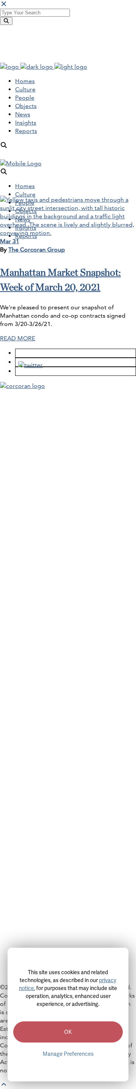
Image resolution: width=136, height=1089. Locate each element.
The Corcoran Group (36, 249)
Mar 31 (9, 241)
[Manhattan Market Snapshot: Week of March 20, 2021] (68, 232)
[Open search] (4, 145)
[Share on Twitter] (27, 362)
